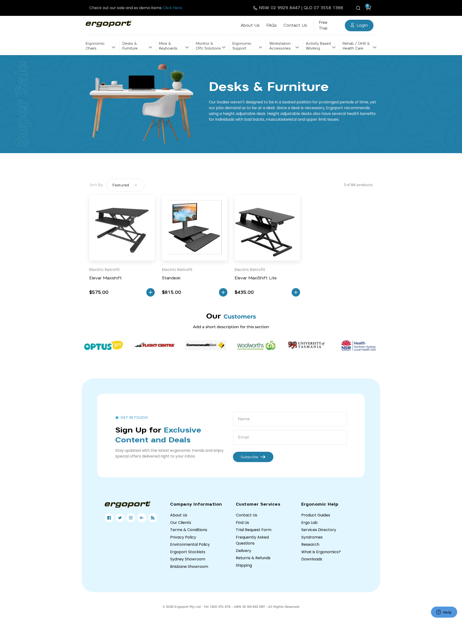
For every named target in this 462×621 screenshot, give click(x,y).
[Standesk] (194, 228)
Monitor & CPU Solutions (208, 46)
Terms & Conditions (188, 530)
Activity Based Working (318, 46)
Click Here (172, 8)
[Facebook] (109, 518)
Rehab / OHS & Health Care (356, 46)
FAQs (271, 25)
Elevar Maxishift (105, 278)
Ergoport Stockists (187, 552)
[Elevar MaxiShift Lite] (267, 228)
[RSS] (152, 518)
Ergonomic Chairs (95, 46)
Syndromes (312, 537)
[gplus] (141, 518)
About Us (250, 25)
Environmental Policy (190, 544)
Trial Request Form (253, 530)
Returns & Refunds (253, 558)
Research (310, 544)
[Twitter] (120, 517)
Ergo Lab (309, 522)
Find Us (242, 522)
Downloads (311, 559)
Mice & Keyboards (168, 46)
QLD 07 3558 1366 (323, 8)
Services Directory (318, 530)
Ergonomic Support (241, 46)
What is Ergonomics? (321, 552)
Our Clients (180, 522)
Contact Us (295, 25)
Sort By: (96, 184)
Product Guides (315, 515)
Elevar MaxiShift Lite (256, 278)
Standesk (171, 278)
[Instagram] (131, 518)
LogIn (362, 25)
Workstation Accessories (280, 46)
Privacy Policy (183, 537)
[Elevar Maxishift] (122, 228)
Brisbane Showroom (189, 566)
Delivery (243, 550)
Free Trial (323, 25)
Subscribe (249, 457)
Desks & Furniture (130, 46)
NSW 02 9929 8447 (279, 8)
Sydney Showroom (187, 559)
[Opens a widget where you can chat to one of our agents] (444, 613)
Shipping (244, 565)
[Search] (359, 8)
